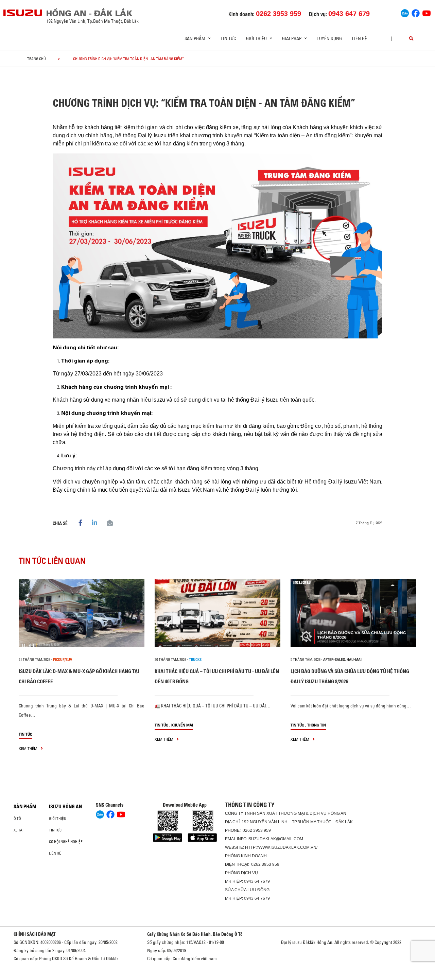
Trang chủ (36, 58)
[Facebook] (416, 12)
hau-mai (354, 659)
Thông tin (316, 724)
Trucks (195, 659)
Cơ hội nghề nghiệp (66, 841)
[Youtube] (426, 12)
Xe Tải (18, 830)
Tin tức (228, 38)
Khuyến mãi (182, 724)
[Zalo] (405, 12)
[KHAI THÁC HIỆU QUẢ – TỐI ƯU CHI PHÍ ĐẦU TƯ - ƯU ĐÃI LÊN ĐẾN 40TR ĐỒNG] (217, 613)
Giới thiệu (57, 818)
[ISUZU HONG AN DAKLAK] (23, 13)
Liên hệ (359, 38)
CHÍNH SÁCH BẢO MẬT (35, 934)
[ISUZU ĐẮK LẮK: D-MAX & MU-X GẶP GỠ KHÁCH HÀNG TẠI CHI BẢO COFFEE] (81, 613)
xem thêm (28, 748)
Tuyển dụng (329, 38)
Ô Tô (17, 818)
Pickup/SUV (62, 659)
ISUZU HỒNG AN (65, 807)
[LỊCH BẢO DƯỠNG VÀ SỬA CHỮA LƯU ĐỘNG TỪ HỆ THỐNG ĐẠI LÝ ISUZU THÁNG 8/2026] (353, 613)
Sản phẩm (25, 807)
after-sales (334, 659)
